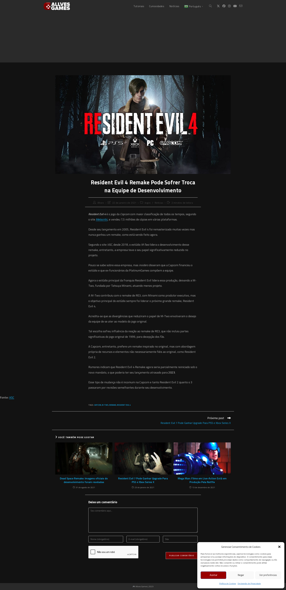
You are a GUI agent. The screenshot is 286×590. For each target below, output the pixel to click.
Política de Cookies (227, 583)
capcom (97, 405)
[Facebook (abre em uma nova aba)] (224, 6)
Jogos (148, 202)
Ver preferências (268, 575)
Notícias (159, 202)
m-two (105, 405)
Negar (241, 575)
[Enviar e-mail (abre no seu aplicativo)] (241, 6)
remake (112, 405)
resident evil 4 (124, 405)
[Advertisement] (143, 37)
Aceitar (213, 575)
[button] (279, 546)
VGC (11, 397)
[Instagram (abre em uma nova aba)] (229, 6)
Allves (100, 202)
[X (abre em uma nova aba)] (218, 6)
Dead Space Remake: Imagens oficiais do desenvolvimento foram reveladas (84, 480)
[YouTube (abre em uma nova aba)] (235, 6)
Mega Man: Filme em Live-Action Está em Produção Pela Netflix (202, 480)
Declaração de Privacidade (249, 583)
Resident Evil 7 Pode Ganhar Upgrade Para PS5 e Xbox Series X (143, 480)
